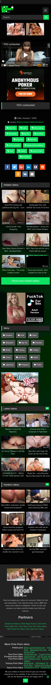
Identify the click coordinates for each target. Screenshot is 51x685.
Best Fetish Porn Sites (16, 629)
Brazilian (38, 343)
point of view (38, 151)
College (35, 350)
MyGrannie (29, 663)
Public (39, 365)
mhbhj (22, 151)
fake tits (33, 139)
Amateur (9, 335)
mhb (11, 151)
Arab (22, 335)
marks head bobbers (35, 145)
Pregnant (25, 365)
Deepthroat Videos (12, 624)
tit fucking (26, 157)
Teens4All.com (30, 654)
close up (19, 139)
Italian (35, 357)
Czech (8, 357)
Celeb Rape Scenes (29, 624)
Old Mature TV (42, 663)
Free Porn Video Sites (37, 626)
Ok (26, 680)
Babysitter (9, 343)
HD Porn (22, 357)
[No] (48, 677)
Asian (34, 335)
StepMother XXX (31, 668)
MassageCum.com (38, 650)
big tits (26, 134)
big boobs (13, 134)
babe (24, 128)
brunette (40, 134)
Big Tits (12, 128)
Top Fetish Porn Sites (34, 629)
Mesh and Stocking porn (34, 648)
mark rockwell (14, 145)
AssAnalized (29, 657)
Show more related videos (25, 281)
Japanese (9, 365)
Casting (22, 350)
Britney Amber (23, 122)
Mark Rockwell (37, 122)
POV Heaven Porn (32, 659)
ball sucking (38, 128)
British (8, 350)
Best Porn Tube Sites (19, 626)
